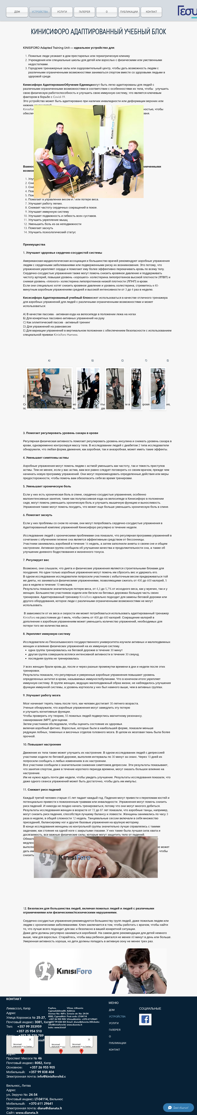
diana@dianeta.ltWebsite (86, 1022)
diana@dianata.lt (49, 1108)
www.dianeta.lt (27, 1113)
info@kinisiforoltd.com (53, 1076)
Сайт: (11, 1113)
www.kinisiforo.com (64, 1027)
